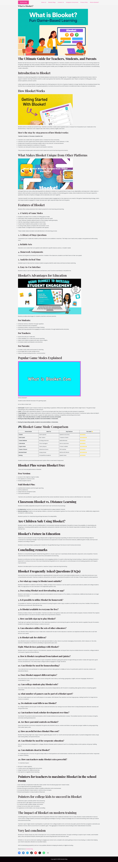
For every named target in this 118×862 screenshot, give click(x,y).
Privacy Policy (84, 2)
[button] (23, 2)
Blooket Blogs (52, 2)
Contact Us (61, 2)
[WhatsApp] (44, 853)
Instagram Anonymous (72, 2)
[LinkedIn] (23, 853)
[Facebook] (19, 853)
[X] (40, 853)
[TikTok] (31, 853)
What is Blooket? (94, 2)
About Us (43, 2)
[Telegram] (27, 853)
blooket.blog (29, 849)
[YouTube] (35, 853)
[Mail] (48, 853)
